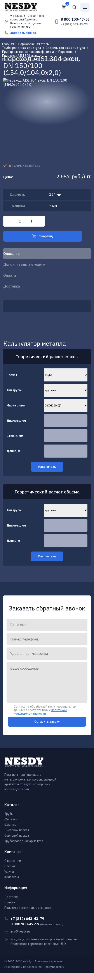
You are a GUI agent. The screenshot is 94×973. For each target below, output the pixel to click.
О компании (12, 861)
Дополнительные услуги (24, 264)
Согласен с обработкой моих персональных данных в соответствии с (45, 707)
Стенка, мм (15, 436)
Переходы (65, 52)
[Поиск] (74, 7)
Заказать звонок (23, 33)
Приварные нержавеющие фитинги (28, 52)
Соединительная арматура (65, 48)
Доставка (11, 286)
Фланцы (10, 825)
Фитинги (10, 819)
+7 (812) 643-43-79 (74, 24)
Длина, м (13, 451)
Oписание (11, 253)
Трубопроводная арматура (21, 48)
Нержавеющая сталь (33, 44)
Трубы (8, 814)
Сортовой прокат (16, 836)
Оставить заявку (47, 722)
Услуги (9, 872)
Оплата (9, 275)
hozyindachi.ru (54, 967)
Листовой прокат (16, 830)
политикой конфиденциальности (40, 712)
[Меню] (85, 7)
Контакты (11, 877)
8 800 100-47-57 (75, 19)
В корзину (46, 236)
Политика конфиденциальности (27, 908)
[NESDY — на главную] (27, 7)
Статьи (9, 866)
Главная (8, 44)
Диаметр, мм (16, 421)
